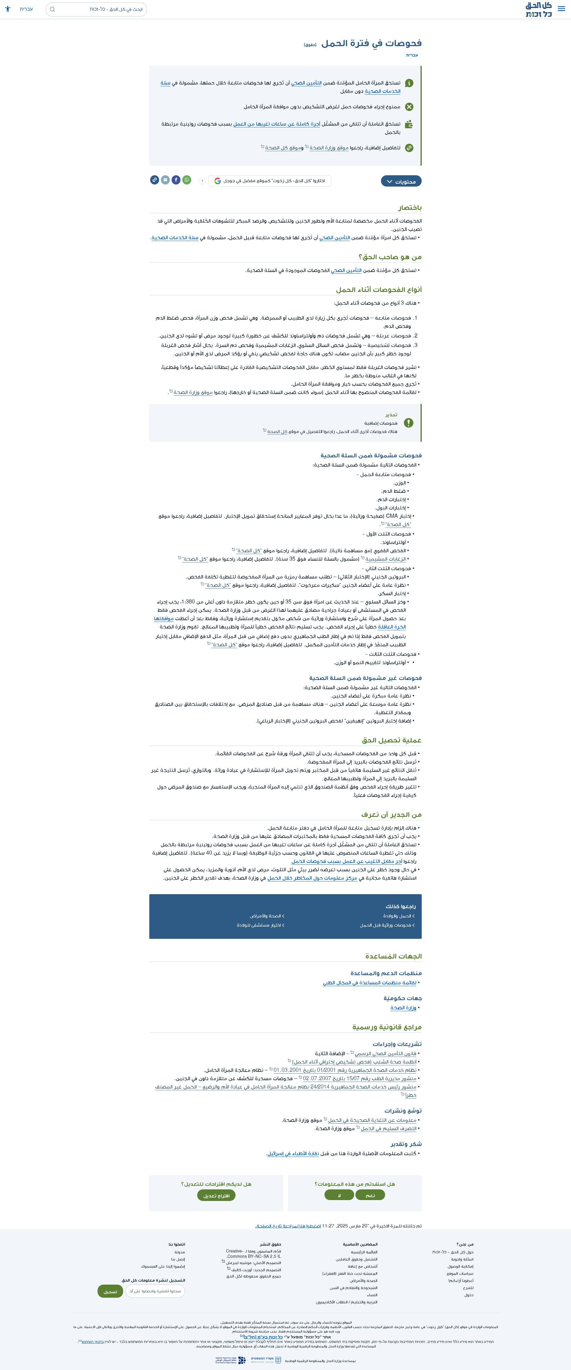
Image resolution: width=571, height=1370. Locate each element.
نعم (370, 1194)
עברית (26, 9)
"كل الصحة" (398, 524)
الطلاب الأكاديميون (332, 1302)
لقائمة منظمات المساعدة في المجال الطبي (369, 983)
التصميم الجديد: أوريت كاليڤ (256, 1270)
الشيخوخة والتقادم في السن (353, 1287)
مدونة (180, 1252)
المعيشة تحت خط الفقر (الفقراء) (349, 1273)
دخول (468, 1295)
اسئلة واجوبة (462, 1259)
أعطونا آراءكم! (460, 1280)
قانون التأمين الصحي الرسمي (385, 1053)
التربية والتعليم (364, 1302)
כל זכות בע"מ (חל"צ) (263, 1336)
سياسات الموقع (460, 1273)
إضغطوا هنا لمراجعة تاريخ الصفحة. (288, 1226)
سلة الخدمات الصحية (175, 237)
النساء (372, 1295)
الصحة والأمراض (265, 916)
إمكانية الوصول (460, 1266)
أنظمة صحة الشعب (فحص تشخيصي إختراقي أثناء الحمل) (354, 1062)
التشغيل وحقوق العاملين (356, 1259)
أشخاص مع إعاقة (362, 1266)
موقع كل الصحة (283, 148)
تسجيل (110, 1291)
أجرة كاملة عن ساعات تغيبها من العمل (276, 124)
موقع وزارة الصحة (329, 148)
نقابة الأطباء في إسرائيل (293, 1153)
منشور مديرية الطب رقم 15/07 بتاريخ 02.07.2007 (359, 1078)
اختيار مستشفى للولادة (259, 925)
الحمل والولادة (397, 916)
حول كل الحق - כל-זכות (452, 1252)
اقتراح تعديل (216, 1195)
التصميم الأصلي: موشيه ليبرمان (253, 1262)
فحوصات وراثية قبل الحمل (385, 925)
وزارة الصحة (403, 1008)
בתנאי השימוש (93, 1342)
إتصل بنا (178, 1259)
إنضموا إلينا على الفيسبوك (163, 1266)
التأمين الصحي (306, 83)
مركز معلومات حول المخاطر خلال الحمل (312, 878)
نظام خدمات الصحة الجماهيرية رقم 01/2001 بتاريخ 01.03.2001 (345, 1070)
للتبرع (468, 1287)
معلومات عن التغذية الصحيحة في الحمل (372, 1120)
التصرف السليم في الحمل (388, 1128)
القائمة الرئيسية (364, 1252)
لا (339, 1194)
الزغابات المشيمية (385, 559)
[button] (561, 9)
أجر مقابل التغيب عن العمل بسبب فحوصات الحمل (346, 861)
